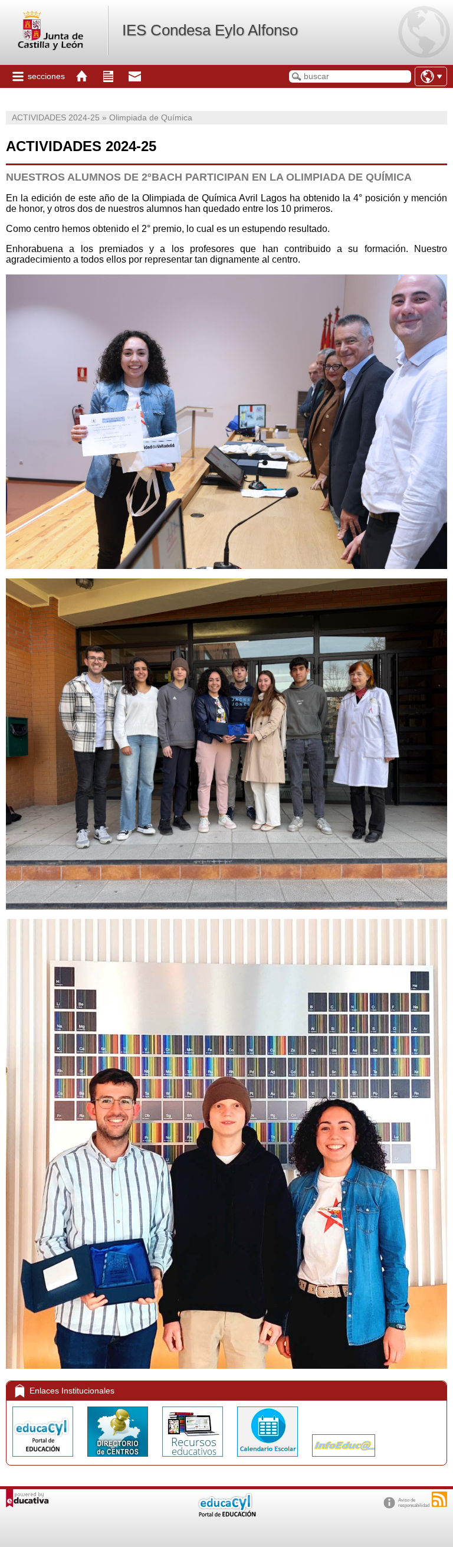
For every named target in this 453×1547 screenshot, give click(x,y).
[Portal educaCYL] (43, 1459)
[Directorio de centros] (118, 1459)
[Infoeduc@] (343, 1459)
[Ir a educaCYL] (226, 1514)
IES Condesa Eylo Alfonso (210, 30)
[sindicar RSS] (439, 1499)
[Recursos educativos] (193, 1459)
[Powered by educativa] (27, 1498)
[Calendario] (268, 1459)
